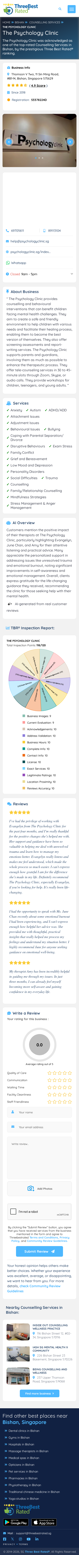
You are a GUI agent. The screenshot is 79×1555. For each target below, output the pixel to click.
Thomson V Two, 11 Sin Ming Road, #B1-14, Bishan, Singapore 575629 (33, 76)
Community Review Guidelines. (47, 1240)
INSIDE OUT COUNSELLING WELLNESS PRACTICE (50, 1326)
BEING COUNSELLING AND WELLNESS (50, 1371)
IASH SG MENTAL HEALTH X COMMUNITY (50, 1349)
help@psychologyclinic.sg (30, 241)
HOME (6, 22)
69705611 (17, 231)
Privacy (9, 1544)
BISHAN (19, 22)
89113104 (54, 231)
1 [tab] (35, 158)
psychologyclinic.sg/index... (31, 252)
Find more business (38, 1393)
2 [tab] (39, 158)
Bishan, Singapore (24, 1422)
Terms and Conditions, (44, 1237)
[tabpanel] (39, 141)
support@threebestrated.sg (33, 1533)
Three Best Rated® (37, 1551)
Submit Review (36, 1251)
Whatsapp (18, 263)
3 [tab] (42, 158)
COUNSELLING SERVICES (44, 22)
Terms (23, 1544)
